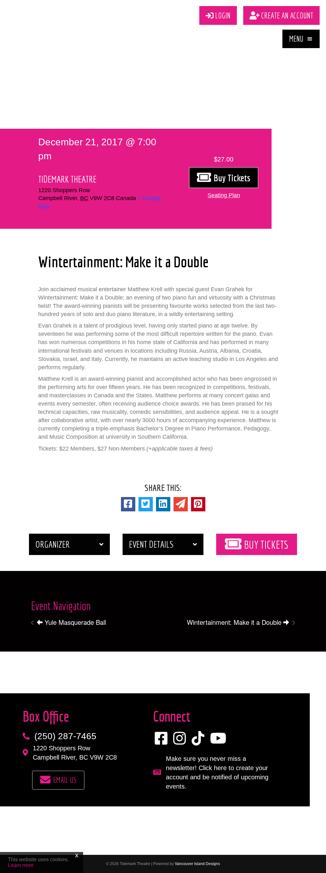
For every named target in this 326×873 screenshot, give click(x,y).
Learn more (21, 865)
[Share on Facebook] (128, 504)
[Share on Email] (181, 504)
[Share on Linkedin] (163, 504)
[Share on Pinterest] (198, 504)
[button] (301, 39)
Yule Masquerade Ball (74, 622)
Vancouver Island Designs (197, 864)
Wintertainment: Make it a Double (235, 622)
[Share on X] (145, 504)
